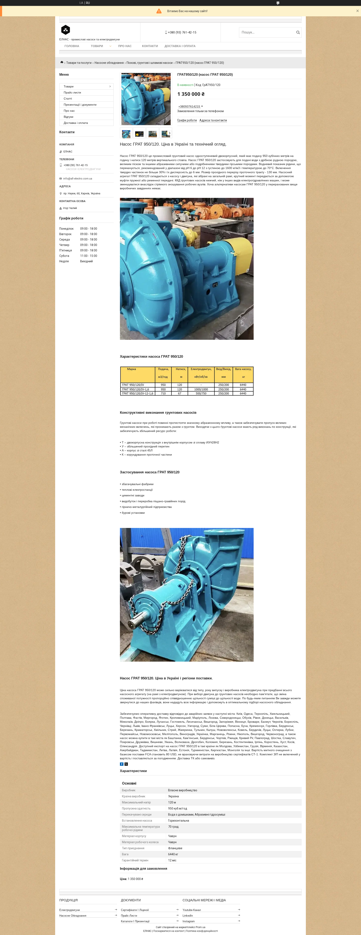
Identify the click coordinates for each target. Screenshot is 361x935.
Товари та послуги (79, 62)
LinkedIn (188, 915)
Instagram (189, 921)
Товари (97, 46)
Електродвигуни (69, 910)
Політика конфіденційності (202, 931)
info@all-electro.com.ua (77, 178)
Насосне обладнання (109, 62)
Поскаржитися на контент (168, 931)
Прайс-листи (72, 92)
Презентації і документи (80, 104)
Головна (72, 46)
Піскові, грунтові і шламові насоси (150, 62)
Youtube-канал (192, 910)
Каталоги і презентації (135, 921)
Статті (68, 98)
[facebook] (121, 764)
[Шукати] (298, 32)
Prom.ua (200, 927)
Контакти (150, 46)
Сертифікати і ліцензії (135, 910)
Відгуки (68, 116)
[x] (126, 764)
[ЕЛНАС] (65, 30)
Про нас (125, 46)
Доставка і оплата (180, 46)
